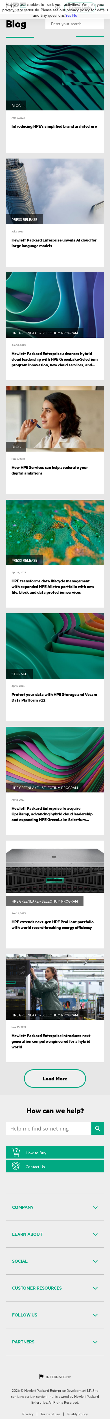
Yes (68, 15)
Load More (55, 1078)
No (74, 15)
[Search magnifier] (97, 1128)
